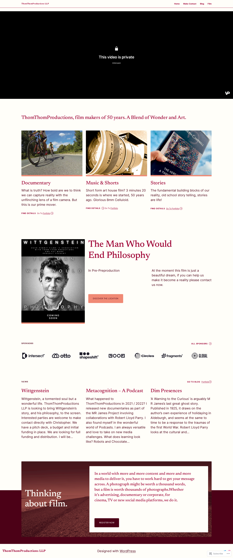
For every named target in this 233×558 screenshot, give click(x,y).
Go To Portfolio (172, 208)
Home (177, 4)
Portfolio (46, 213)
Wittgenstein (35, 391)
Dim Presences (166, 391)
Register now (106, 522)
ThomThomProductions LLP (35, 4)
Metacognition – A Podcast (114, 391)
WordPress (128, 551)
